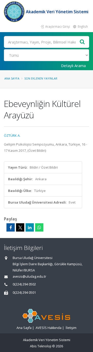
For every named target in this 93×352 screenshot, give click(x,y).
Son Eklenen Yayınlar (40, 78)
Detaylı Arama (73, 65)
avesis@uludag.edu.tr (29, 276)
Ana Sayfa (11, 78)
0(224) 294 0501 (24, 292)
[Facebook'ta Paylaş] (10, 227)
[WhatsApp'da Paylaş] (39, 227)
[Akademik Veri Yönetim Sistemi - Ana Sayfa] (15, 11)
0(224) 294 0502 (24, 284)
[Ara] (82, 42)
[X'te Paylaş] (20, 227)
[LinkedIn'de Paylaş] (30, 227)
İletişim (71, 328)
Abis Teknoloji (40, 346)
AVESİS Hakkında (48, 328)
